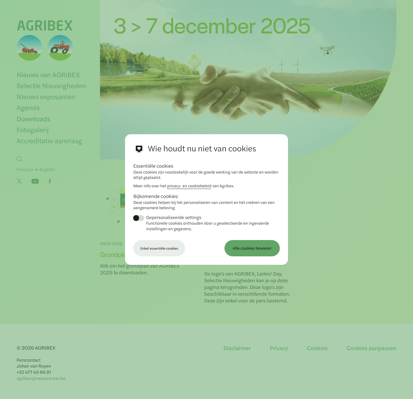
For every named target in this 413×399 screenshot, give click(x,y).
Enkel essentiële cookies (159, 248)
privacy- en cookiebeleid (189, 186)
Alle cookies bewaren (252, 248)
